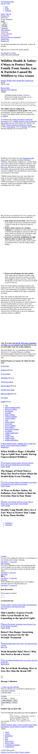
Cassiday (4, 556)
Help (6, 739)
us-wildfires (8, 431)
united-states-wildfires (12, 429)
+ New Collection (7, 700)
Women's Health (6, 80)
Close (15, 700)
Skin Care (4, 608)
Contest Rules (9, 747)
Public (5, 698)
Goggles (3, 401)
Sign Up (8, 14)
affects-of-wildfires (11, 409)
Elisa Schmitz (5, 563)
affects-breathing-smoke (12, 407)
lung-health (8, 424)
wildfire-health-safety (11, 433)
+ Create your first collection (10, 687)
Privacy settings (25, 752)
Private (12, 698)
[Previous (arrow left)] (1, 597)
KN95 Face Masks (6, 394)
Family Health (16, 80)
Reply (6, 562)
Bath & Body (5, 664)
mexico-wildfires (10, 426)
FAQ (6, 737)
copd (6, 420)
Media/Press (9, 736)
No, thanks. (12, 53)
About (7, 732)
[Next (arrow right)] (3, 597)
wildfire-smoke (9, 438)
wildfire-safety (9, 436)
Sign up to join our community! (11, 37)
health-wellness (10, 422)
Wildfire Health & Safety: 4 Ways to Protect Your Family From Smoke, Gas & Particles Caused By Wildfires (19, 725)
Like (2, 562)
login (8, 3)
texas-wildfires (9, 427)
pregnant (24, 127)
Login (3, 14)
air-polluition (9, 411)
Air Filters (4, 370)
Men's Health (25, 80)
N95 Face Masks (5, 386)
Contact (7, 734)
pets (12, 169)
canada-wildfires (10, 418)
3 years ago (13, 562)
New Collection (10, 690)
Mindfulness (5, 447)
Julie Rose (4, 574)
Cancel (15, 702)
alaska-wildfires (10, 415)
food (6, 7)
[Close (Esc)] (1, 595)
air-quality (8, 413)
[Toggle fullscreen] (3, 595)
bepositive (4, 580)
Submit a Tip (5, 16)
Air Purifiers (4, 378)
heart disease (11, 127)
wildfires (5, 116)
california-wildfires (11, 416)
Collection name (6, 692)
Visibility (4, 696)
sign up (3, 3)
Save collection (6, 702)
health (7, 9)
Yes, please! (4, 53)
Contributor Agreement (12, 745)
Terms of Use (9, 741)
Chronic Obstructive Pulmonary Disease (19, 125)
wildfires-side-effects (11, 440)
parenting (8, 10)
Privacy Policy (9, 743)
